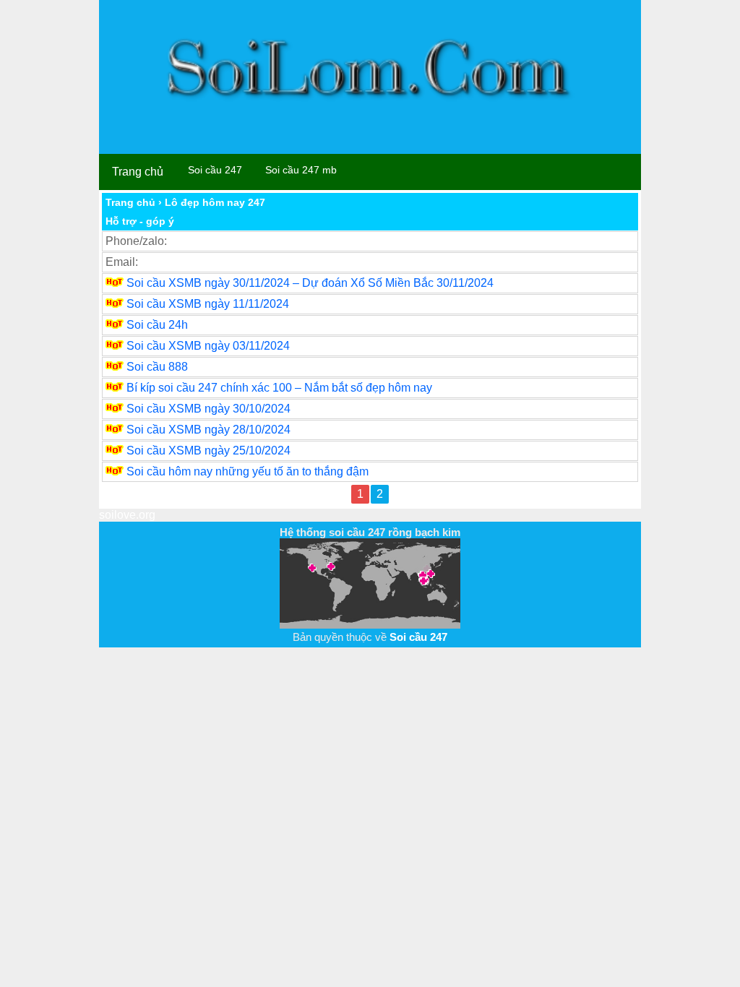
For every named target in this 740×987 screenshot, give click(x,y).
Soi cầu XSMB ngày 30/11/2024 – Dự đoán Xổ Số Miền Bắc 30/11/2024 (310, 283)
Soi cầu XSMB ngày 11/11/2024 (207, 304)
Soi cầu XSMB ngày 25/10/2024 (208, 450)
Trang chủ (137, 171)
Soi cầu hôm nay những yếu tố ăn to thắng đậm (247, 471)
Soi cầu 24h (157, 325)
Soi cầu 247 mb (301, 170)
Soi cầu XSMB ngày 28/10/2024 (208, 429)
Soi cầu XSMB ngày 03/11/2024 (208, 346)
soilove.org (127, 515)
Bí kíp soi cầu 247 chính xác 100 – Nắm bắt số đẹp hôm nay (279, 388)
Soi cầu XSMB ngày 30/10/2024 (208, 408)
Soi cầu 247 (215, 170)
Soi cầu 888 (157, 367)
